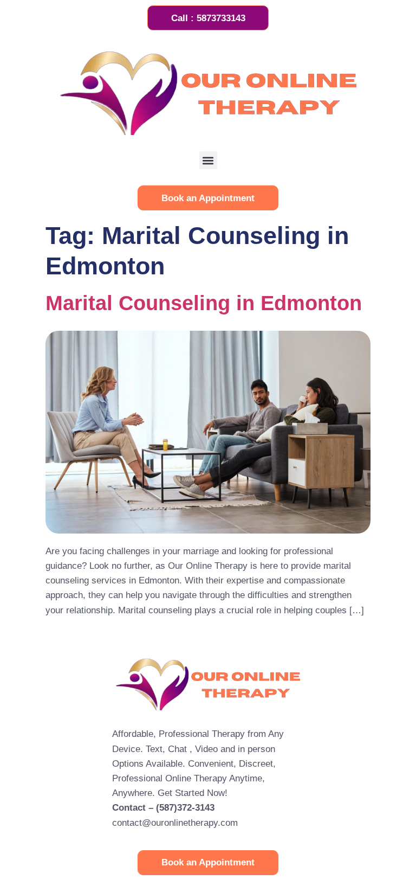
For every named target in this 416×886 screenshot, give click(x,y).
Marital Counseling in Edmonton (204, 302)
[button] (208, 160)
